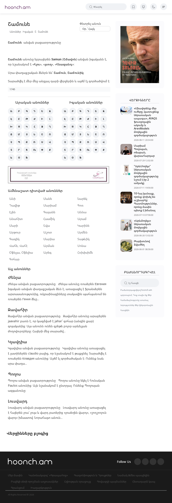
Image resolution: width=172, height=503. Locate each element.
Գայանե (49, 212)
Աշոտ (47, 232)
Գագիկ (14, 239)
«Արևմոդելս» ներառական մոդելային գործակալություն (145, 226)
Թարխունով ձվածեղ (142, 242)
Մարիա (49, 239)
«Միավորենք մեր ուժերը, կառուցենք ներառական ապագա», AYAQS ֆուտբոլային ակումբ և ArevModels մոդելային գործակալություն (146, 121)
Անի (12, 199)
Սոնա (81, 246)
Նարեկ (82, 199)
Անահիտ (16, 219)
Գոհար (14, 259)
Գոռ (80, 205)
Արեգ (47, 252)
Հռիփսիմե (85, 252)
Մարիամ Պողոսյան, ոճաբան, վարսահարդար (144, 151)
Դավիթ (14, 205)
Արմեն (82, 232)
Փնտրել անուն (90, 24)
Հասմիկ (49, 219)
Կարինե (83, 225)
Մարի (13, 225)
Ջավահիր (18, 309)
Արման (48, 246)
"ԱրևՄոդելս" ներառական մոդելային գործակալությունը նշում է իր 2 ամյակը (146, 174)
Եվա (46, 225)
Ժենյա (14, 277)
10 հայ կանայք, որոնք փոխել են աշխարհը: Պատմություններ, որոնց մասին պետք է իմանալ (145, 202)
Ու (34, 149)
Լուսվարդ (17, 401)
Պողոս (14, 374)
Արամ (82, 219)
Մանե (47, 199)
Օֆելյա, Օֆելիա (21, 252)
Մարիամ (50, 205)
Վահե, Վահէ (18, 246)
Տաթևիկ (83, 239)
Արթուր (14, 232)
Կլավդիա (17, 341)
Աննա (82, 212)
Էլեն (12, 212)
